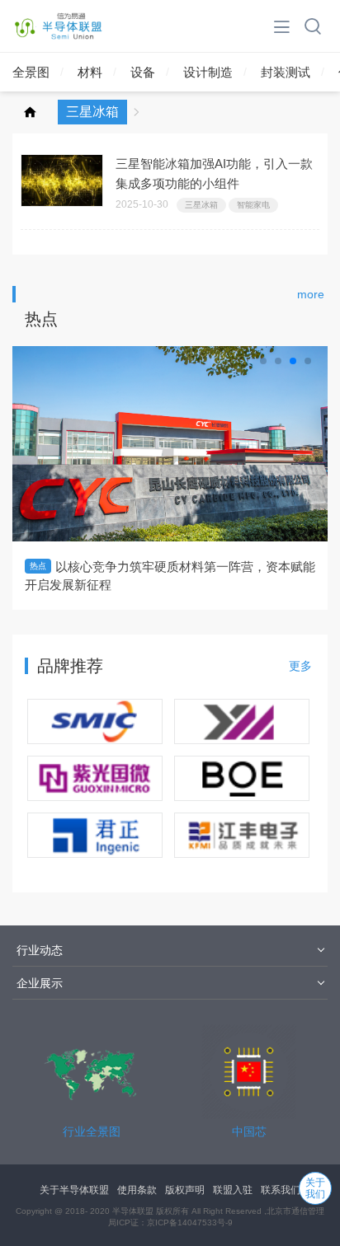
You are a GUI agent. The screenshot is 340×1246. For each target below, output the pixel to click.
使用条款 (137, 1190)
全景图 (31, 72)
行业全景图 (91, 1131)
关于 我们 (315, 1188)
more (310, 294)
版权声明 (185, 1190)
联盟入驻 (233, 1190)
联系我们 (280, 1190)
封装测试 (285, 72)
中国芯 (249, 1131)
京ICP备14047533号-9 (190, 1222)
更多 (300, 665)
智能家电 (253, 204)
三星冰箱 (201, 204)
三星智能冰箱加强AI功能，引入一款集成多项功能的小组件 (214, 173)
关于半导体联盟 (74, 1190)
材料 (90, 72)
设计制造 (208, 72)
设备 (142, 72)
